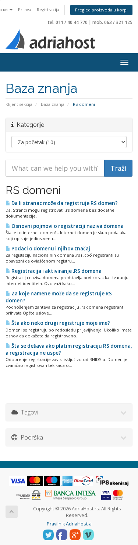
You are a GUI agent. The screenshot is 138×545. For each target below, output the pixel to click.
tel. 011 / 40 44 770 (68, 22)
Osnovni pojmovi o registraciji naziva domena (67, 226)
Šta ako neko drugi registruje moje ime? (60, 323)
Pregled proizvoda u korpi (101, 10)
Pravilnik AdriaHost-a (69, 524)
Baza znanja (52, 104)
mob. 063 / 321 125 (112, 22)
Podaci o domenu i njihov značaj (50, 248)
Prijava (24, 9)
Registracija (48, 9)
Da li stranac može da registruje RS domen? (64, 203)
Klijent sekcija (19, 104)
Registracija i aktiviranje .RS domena (56, 271)
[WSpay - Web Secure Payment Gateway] (28, 494)
